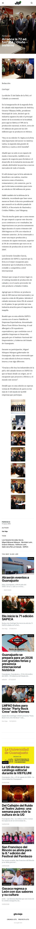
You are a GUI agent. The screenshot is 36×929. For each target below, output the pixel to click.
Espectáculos (23, 597)
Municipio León (26, 542)
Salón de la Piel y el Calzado (12, 547)
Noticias (6, 35)
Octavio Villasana (8, 545)
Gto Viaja (5, 531)
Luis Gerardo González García (12, 540)
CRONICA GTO (12, 919)
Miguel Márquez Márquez (11, 542)
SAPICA (25, 547)
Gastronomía (6, 842)
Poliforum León (20, 545)
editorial (4, 679)
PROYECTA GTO (23, 919)
